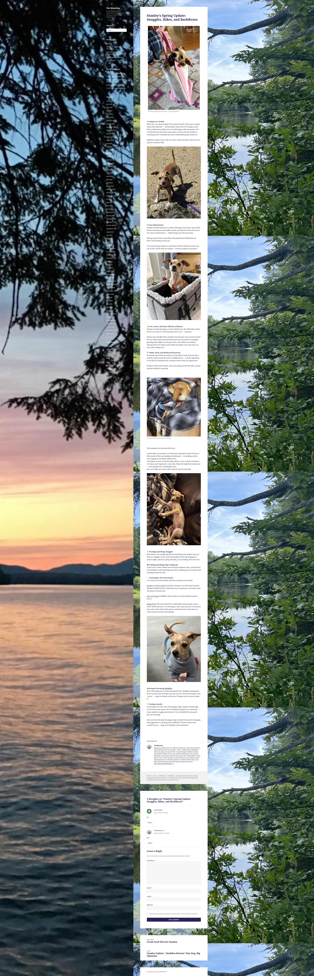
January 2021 (110, 278)
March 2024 (110, 186)
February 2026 (110, 121)
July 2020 (109, 297)
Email (149, 896)
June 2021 (109, 261)
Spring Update (120, 73)
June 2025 (109, 147)
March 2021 (110, 271)
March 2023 (110, 209)
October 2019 (110, 327)
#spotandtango (162, 780)
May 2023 (109, 202)
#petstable (186, 778)
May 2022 (109, 238)
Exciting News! (111, 60)
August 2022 (110, 232)
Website (150, 905)
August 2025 (110, 140)
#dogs (196, 776)
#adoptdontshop (188, 776)
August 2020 (110, 294)
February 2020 (110, 314)
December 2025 (111, 127)
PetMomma (163, 776)
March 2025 (110, 157)
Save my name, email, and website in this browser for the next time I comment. (173, 914)
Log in (108, 362)
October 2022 (110, 225)
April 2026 (109, 114)
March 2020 (110, 310)
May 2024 (109, 179)
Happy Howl (151, 604)
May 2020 (109, 304)
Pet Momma (113, 8)
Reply (150, 823)
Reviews (109, 349)
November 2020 (111, 284)
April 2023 (109, 206)
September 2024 (111, 173)
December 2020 (111, 281)
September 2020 (111, 291)
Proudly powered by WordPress (157, 972)
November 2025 (111, 130)
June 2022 (109, 235)
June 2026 (109, 107)
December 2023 (111, 196)
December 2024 (111, 166)
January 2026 (110, 124)
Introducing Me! (120, 85)
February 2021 (110, 274)
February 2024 (110, 189)
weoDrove (109, 85)
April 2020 (109, 307)
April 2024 (109, 183)
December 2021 (111, 255)
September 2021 (111, 258)
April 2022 (109, 242)
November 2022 (111, 222)
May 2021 (109, 265)
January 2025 (110, 163)
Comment (151, 860)
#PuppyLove (194, 778)
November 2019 (111, 324)
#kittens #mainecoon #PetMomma (167, 778)
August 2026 (110, 101)
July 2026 (109, 104)
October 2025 (110, 134)
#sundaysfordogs (172, 780)
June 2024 (109, 176)
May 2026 (109, 111)
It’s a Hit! (109, 43)
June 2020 (109, 301)
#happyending (151, 778)
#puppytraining (152, 780)
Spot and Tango (152, 596)
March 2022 (110, 245)
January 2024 (110, 193)
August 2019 (110, 333)
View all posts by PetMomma (163, 764)
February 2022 (110, 248)
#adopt (179, 776)
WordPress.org (111, 372)
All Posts (109, 346)
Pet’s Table (160, 586)
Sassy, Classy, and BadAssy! (114, 57)
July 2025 (109, 143)
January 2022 (110, 252)
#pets (180, 778)
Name (149, 888)
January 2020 (110, 317)
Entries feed (110, 365)
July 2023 (109, 199)
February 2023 (110, 212)
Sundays (150, 586)
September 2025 (111, 137)
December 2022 (111, 219)
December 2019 (111, 320)
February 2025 (110, 160)
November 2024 (111, 170)
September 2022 (111, 229)
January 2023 (110, 215)
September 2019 (111, 330)
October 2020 (110, 288)
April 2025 (109, 153)
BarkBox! (168, 688)
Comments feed (111, 369)
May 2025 (109, 150)
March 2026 (110, 117)
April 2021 (109, 268)
